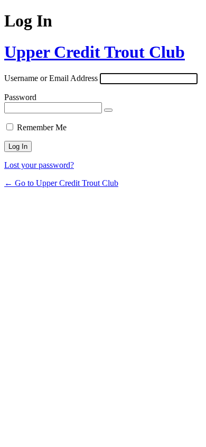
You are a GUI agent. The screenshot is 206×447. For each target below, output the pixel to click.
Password (20, 97)
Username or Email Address (51, 78)
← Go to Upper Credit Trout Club (61, 182)
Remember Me (42, 127)
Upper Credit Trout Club (94, 51)
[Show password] (108, 110)
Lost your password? (39, 164)
